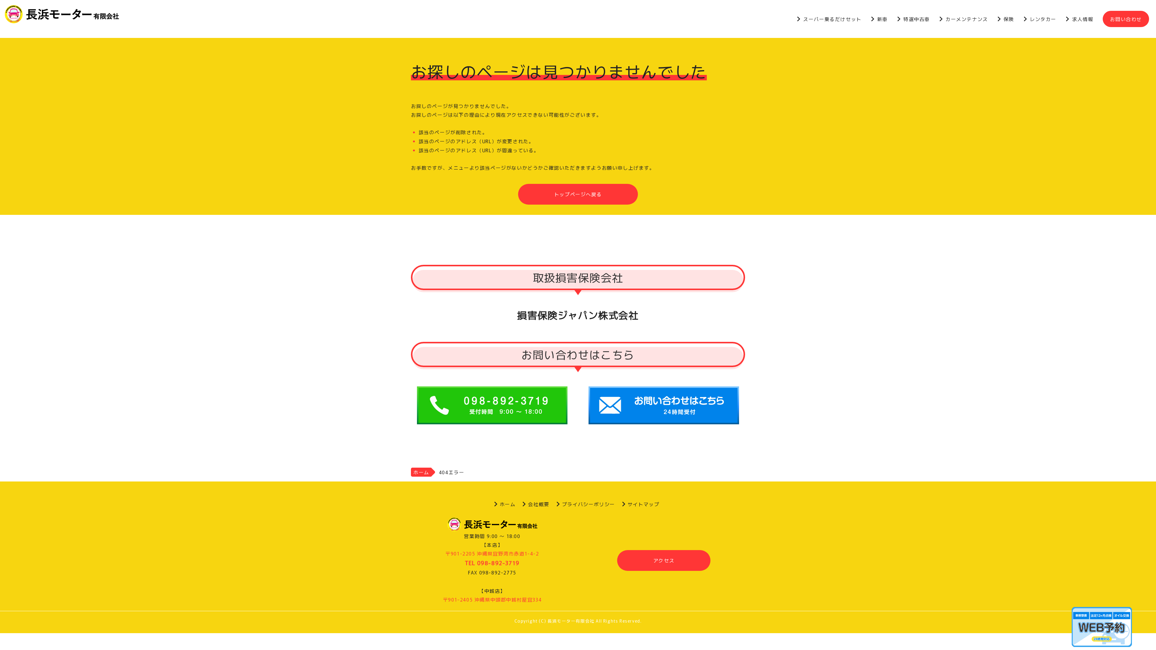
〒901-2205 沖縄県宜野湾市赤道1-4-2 (492, 553)
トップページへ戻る (578, 194)
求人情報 (1082, 19)
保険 (1009, 19)
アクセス (663, 560)
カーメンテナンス (967, 19)
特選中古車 (916, 19)
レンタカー (1043, 19)
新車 (882, 19)
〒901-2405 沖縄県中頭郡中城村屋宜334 (492, 599)
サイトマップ (644, 504)
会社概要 (538, 504)
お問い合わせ (1126, 19)
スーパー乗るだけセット (832, 19)
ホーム (421, 472)
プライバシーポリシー (588, 504)
